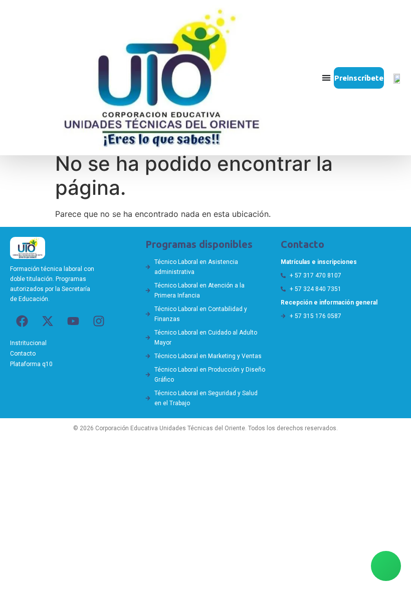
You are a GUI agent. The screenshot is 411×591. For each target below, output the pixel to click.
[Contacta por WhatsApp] (386, 566)
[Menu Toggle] (326, 77)
